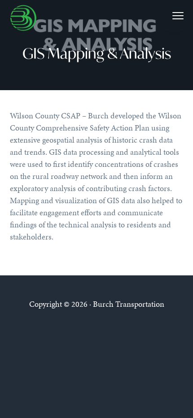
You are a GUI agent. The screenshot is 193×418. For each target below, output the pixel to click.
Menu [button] (167, 15)
